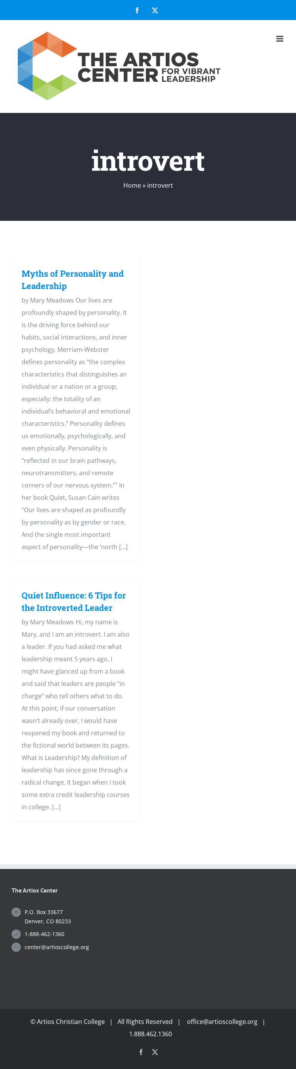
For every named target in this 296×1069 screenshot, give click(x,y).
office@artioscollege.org (222, 1021)
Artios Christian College (71, 1021)
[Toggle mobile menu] (280, 39)
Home (132, 185)
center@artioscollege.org (57, 947)
